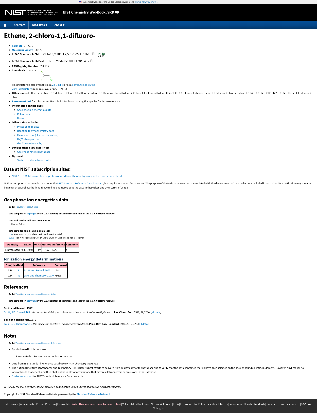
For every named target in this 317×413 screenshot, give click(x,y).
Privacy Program (46, 404)
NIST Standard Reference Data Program (80, 183)
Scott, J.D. (10, 312)
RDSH (11, 237)
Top (17, 206)
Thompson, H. (24, 324)
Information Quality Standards (247, 404)
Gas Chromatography (29, 143)
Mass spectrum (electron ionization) (37, 135)
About (58, 25)
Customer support (22, 376)
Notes (20, 118)
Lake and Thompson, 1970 (39, 275)
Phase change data (28, 126)
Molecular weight (23, 50)
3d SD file (90, 84)
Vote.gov (158, 408)
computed (78, 84)
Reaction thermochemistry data (35, 131)
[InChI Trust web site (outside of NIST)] (101, 57)
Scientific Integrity (217, 404)
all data (156, 312)
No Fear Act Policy (161, 404)
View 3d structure (22, 89)
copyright (31, 213)
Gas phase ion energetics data (34, 110)
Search (18, 25)
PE (18, 275)
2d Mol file (58, 84)
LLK (10, 234)
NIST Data (38, 25)
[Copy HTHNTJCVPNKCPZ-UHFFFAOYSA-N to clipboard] (91, 61)
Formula (17, 46)
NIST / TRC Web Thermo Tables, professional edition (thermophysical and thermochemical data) (67, 176)
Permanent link (21, 101)
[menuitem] (5, 25)
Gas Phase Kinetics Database (33, 152)
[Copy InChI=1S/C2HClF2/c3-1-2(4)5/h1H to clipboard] (93, 54)
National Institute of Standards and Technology (31, 12)
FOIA (176, 404)
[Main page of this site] (5, 25)
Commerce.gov (275, 404)
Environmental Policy (192, 404)
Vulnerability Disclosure (135, 404)
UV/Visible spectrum (28, 139)
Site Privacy (11, 404)
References (23, 114)
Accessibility (27, 404)
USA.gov (306, 404)
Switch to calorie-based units (34, 160)
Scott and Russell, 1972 (37, 270)
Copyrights (63, 404)
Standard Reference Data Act (93, 394)
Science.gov (293, 404)
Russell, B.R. (24, 312)
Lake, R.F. (9, 324)
